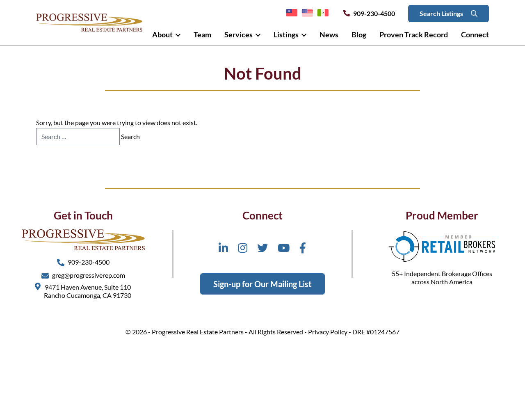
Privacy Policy (327, 332)
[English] (307, 13)
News (329, 34)
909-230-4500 (374, 13)
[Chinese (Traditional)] (291, 13)
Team (202, 34)
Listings (287, 34)
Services (239, 34)
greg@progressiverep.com (88, 275)
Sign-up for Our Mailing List (262, 284)
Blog (359, 34)
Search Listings (442, 13)
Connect (475, 34)
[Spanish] (323, 13)
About (163, 34)
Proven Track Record (413, 34)
